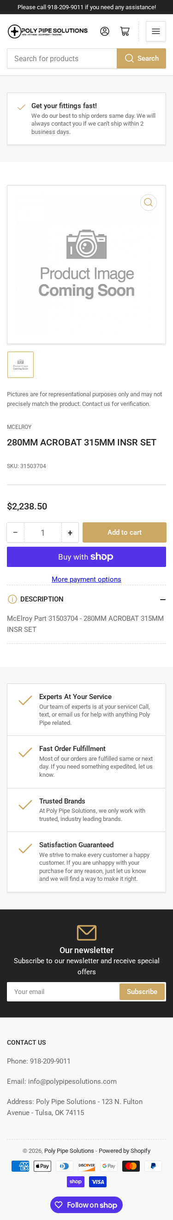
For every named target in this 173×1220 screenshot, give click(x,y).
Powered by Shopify (124, 1150)
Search (148, 58)
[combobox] (86, 58)
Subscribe (142, 992)
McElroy (19, 427)
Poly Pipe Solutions (69, 1150)
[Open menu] (156, 31)
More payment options (86, 579)
